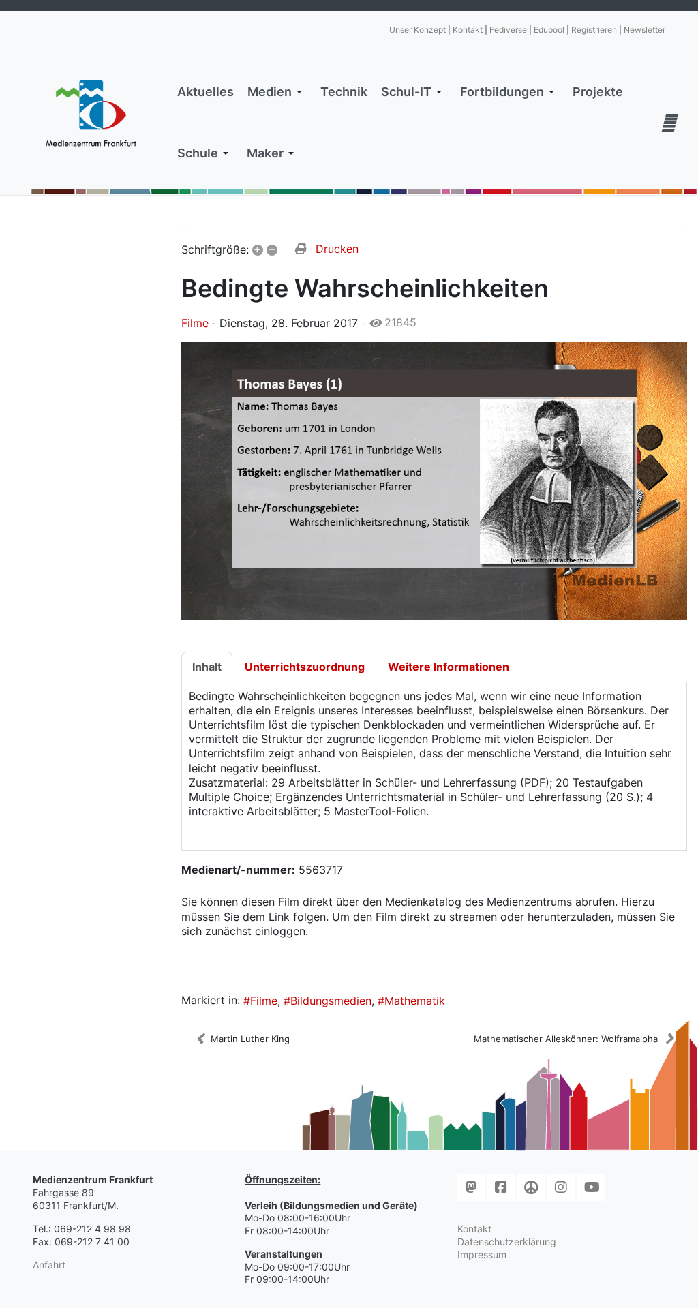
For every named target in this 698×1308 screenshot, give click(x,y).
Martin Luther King (250, 1038)
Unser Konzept (417, 30)
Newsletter (644, 30)
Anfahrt (49, 1265)
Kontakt (468, 30)
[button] (277, 92)
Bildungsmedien (330, 1000)
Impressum (481, 1254)
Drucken (337, 249)
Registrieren (594, 30)
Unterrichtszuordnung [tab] (305, 666)
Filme (195, 323)
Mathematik (414, 1000)
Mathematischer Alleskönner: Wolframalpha (566, 1038)
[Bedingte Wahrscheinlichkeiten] (434, 481)
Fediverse (508, 30)
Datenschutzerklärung (506, 1241)
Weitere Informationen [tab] (448, 666)
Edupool (549, 30)
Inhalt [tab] (207, 666)
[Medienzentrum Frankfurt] (91, 113)
